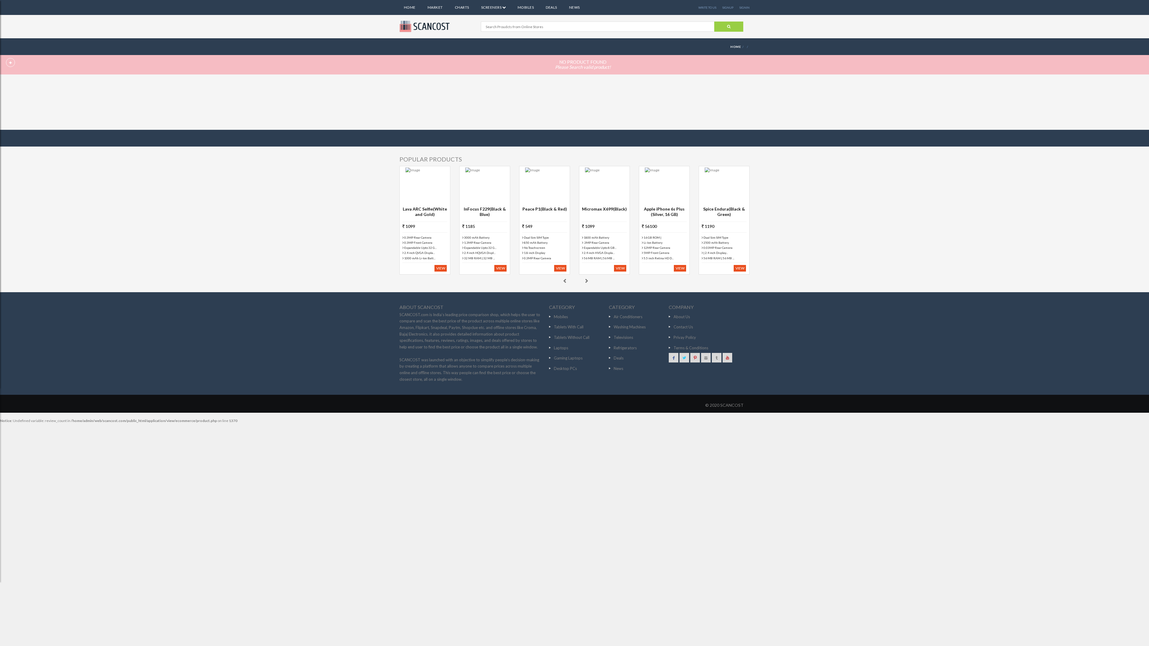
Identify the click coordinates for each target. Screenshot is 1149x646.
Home (410, 7)
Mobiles (526, 7)
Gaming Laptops (568, 358)
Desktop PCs (565, 368)
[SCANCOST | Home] (425, 26)
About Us (682, 316)
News (574, 7)
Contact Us (683, 326)
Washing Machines (630, 326)
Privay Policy (685, 337)
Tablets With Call (568, 326)
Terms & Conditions (691, 347)
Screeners (491, 7)
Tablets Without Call (571, 337)
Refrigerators (625, 347)
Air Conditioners (628, 316)
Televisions (623, 337)
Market (435, 7)
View (440, 268)
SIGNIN (744, 7)
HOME (735, 46)
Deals (551, 7)
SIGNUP (727, 7)
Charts (462, 7)
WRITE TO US (707, 7)
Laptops (561, 347)
